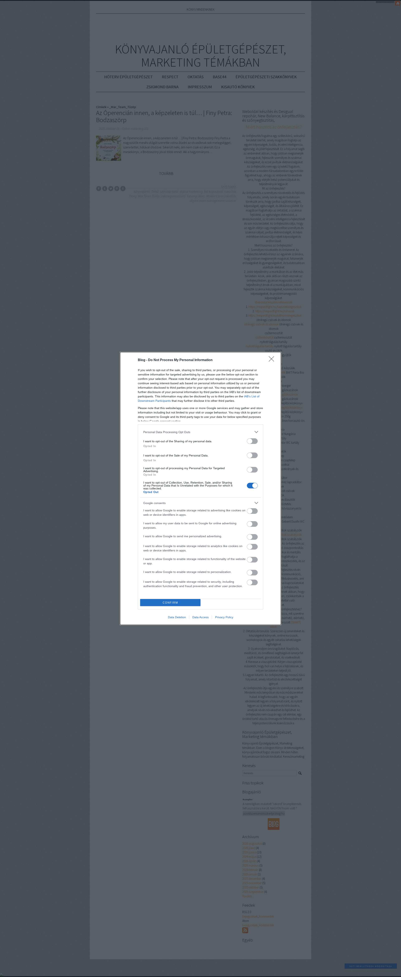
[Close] (273, 360)
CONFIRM (170, 602)
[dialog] (200, 488)
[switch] (252, 441)
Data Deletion (177, 617)
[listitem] (200, 432)
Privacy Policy (224, 617)
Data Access (200, 617)
